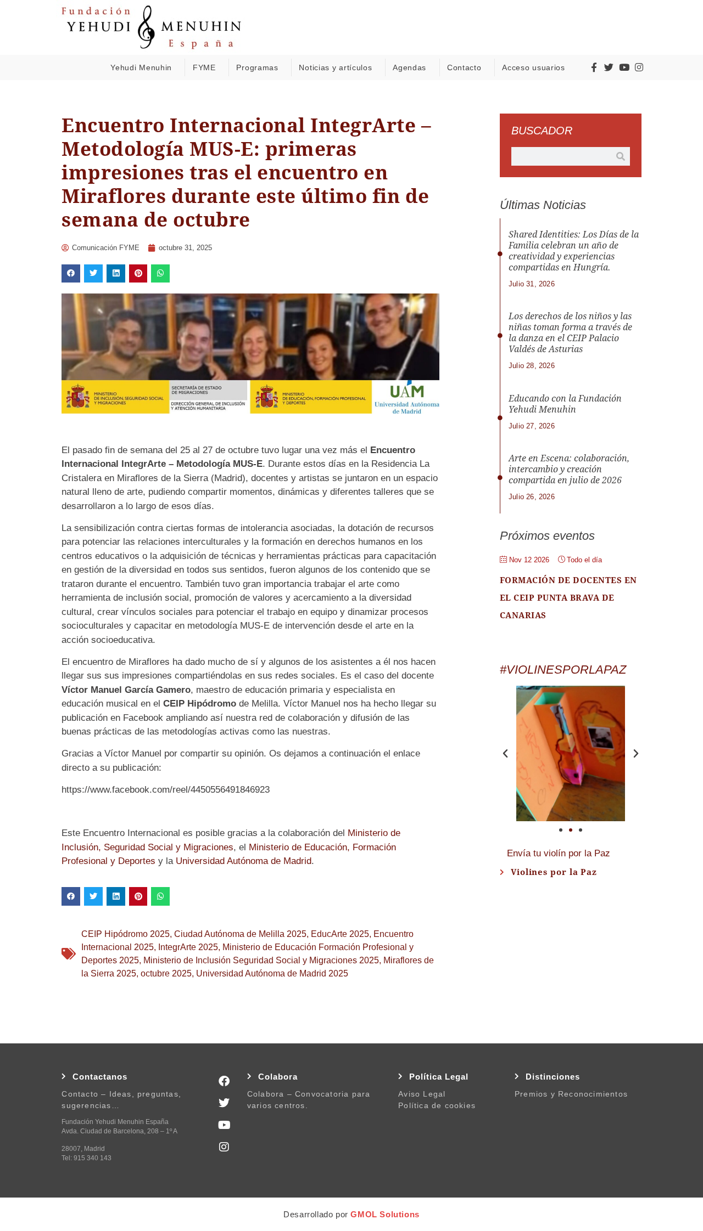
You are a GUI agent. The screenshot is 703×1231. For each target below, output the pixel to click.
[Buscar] (620, 156)
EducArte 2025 (340, 934)
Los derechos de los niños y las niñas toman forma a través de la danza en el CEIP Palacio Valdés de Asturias (570, 332)
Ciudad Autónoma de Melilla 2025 (240, 934)
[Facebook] (224, 1081)
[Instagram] (639, 67)
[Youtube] (623, 67)
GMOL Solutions (384, 1214)
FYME (204, 67)
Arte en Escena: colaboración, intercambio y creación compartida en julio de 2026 (569, 469)
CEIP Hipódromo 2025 (125, 934)
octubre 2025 (166, 973)
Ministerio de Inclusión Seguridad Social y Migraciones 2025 (261, 960)
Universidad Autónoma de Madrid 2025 (272, 973)
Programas (257, 67)
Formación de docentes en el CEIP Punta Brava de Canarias (568, 597)
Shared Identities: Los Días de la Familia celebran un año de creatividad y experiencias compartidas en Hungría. (574, 251)
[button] (71, 273)
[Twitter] (609, 67)
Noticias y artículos (335, 67)
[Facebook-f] (593, 67)
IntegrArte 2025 (188, 947)
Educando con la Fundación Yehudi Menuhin (565, 404)
